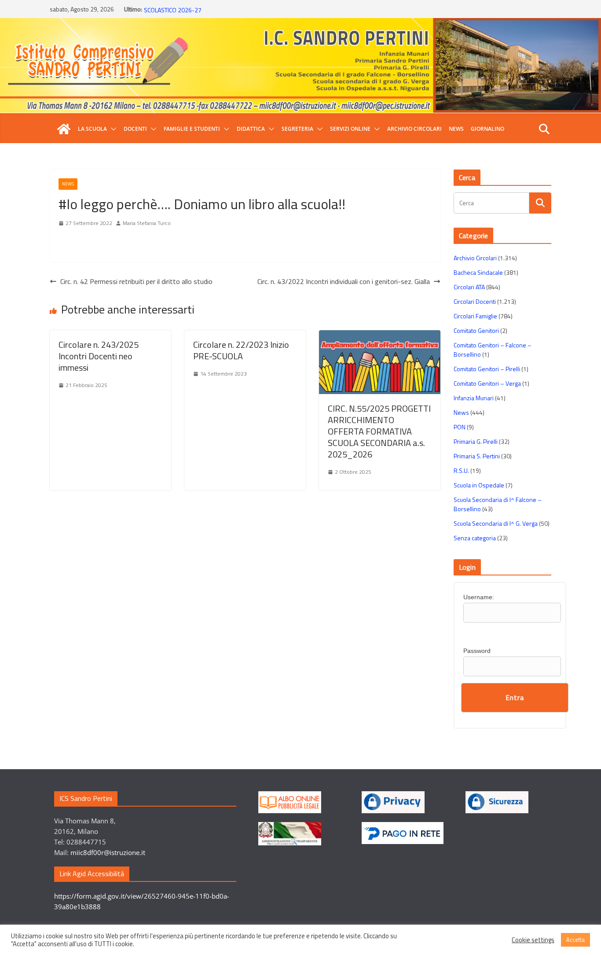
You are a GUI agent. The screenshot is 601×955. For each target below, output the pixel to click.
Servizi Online (350, 129)
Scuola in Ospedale (479, 485)
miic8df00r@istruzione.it (107, 852)
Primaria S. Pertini (477, 456)
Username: (478, 597)
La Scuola (92, 129)
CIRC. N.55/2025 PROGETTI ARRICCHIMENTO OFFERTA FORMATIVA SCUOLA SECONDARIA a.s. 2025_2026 (379, 431)
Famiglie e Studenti (192, 129)
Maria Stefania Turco (147, 223)
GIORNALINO (487, 129)
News (456, 129)
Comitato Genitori (476, 330)
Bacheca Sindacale (478, 272)
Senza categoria (475, 537)
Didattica (251, 129)
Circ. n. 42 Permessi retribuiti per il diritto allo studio (136, 281)
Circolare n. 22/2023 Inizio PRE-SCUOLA (241, 350)
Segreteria (297, 129)
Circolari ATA (469, 286)
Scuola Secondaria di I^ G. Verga (496, 523)
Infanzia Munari (474, 397)
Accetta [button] (575, 939)
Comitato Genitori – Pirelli (487, 368)
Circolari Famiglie (475, 316)
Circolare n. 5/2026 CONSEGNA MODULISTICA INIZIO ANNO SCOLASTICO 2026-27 (220, 13)
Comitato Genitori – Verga (487, 383)
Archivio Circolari (414, 129)
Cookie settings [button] (533, 940)
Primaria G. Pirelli (476, 441)
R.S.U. (461, 470)
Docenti (135, 129)
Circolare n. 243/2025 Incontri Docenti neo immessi (99, 356)
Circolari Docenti (475, 301)
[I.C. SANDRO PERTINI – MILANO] (63, 129)
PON (459, 426)
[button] (112, 129)
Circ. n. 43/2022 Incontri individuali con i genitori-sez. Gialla (343, 281)
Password (477, 650)
